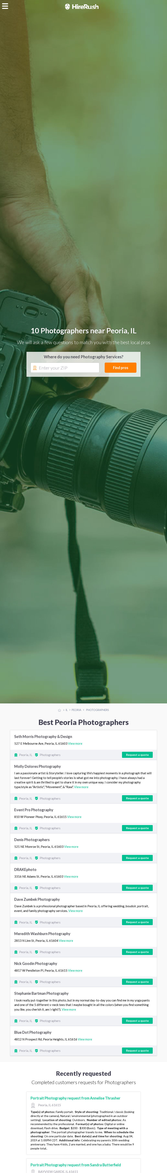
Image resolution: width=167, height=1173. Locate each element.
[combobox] (65, 368)
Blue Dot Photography (33, 1032)
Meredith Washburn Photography (42, 934)
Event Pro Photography (33, 810)
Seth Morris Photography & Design (43, 737)
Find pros (120, 368)
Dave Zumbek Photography (37, 900)
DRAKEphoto (25, 870)
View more (75, 743)
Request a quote (137, 755)
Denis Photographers (32, 840)
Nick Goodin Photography (35, 964)
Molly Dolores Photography (37, 766)
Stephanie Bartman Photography (41, 994)
